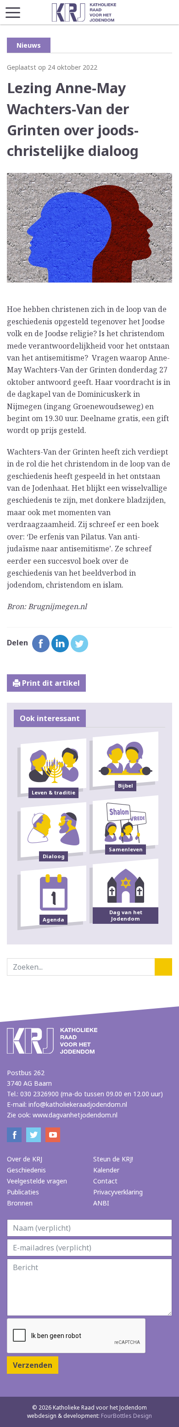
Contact (105, 1181)
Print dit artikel (50, 683)
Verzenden (32, 1365)
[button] (13, 10)
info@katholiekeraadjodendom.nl (77, 1104)
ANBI (101, 1203)
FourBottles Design (89, 1416)
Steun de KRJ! (113, 1159)
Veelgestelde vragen (37, 1181)
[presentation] (76, 1336)
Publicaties (23, 1192)
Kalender (106, 1170)
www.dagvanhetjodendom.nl (75, 1115)
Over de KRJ (24, 1159)
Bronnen (20, 1203)
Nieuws (29, 45)
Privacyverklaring (118, 1192)
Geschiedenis (26, 1170)
